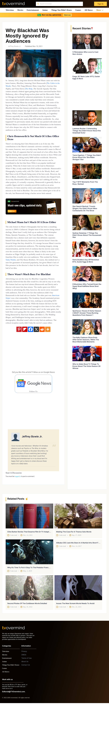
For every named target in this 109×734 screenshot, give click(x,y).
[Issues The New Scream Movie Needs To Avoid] (78, 614)
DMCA (23, 683)
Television (9, 10)
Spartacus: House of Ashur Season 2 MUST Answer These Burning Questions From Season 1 (86, 313)
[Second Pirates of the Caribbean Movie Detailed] (29, 614)
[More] (47, 359)
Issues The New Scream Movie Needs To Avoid (75, 630)
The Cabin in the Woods (17, 86)
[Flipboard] (24, 359)
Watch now (67, 15)
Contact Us (25, 693)
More (99, 10)
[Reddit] (42, 359)
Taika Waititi (50, 279)
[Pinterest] (19, 359)
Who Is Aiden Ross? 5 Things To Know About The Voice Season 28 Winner (86, 366)
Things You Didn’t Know (62, 10)
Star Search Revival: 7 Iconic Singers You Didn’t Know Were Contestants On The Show (84, 208)
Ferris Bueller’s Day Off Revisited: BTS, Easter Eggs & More (85, 261)
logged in (18, 506)
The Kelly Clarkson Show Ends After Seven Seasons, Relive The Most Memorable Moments (85, 339)
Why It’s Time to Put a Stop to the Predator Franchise (29, 594)
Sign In (100, 4)
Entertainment (33, 10)
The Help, (54, 89)
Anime (46, 10)
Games (79, 10)
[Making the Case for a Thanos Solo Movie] (78, 542)
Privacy (24, 680)
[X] (36, 359)
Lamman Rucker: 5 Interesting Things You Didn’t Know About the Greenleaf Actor (86, 130)
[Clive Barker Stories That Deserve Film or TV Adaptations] (29, 542)
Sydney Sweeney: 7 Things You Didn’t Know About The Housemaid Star (86, 235)
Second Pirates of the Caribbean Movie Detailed (27, 630)
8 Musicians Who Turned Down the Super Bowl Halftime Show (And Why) (86, 286)
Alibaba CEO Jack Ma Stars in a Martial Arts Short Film (78, 569)
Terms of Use (26, 687)
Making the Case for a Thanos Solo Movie (73, 558)
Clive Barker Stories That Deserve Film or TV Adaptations (30, 558)
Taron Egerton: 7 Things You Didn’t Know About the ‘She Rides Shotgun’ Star (86, 157)
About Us (24, 690)
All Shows (89, 10)
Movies (20, 10)
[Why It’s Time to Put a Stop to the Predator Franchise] (29, 578)
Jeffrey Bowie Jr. (14, 46)
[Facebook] (30, 359)
